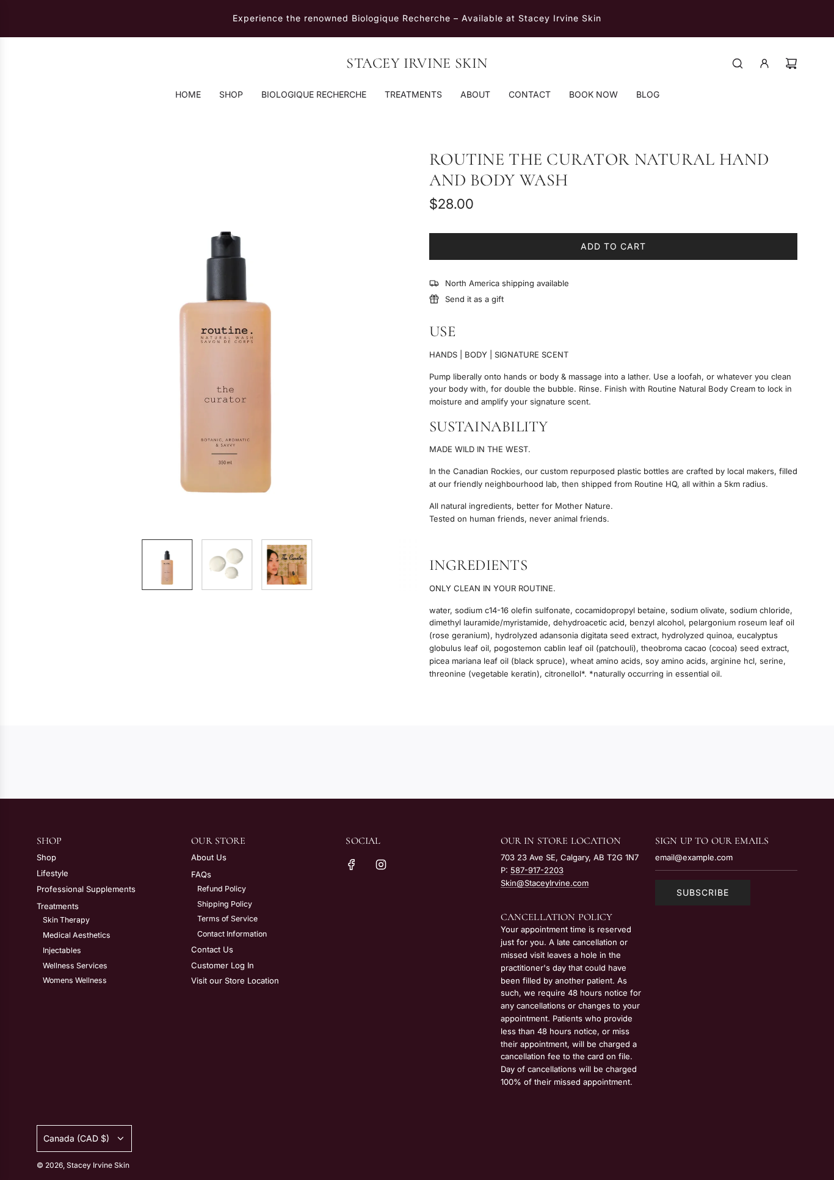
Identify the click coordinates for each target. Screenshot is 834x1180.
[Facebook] (351, 864)
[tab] (442, 331)
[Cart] (791, 63)
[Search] (737, 63)
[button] (52, 339)
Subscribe (702, 892)
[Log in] (764, 63)
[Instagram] (381, 864)
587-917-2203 (537, 870)
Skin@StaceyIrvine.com (545, 883)
